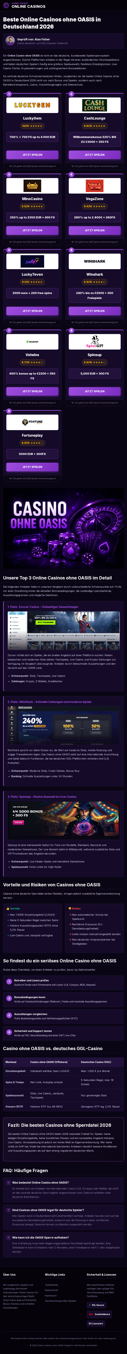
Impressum (51, 1295)
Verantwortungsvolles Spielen (60, 1301)
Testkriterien (51, 1285)
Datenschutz (51, 1290)
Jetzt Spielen (32, 154)
